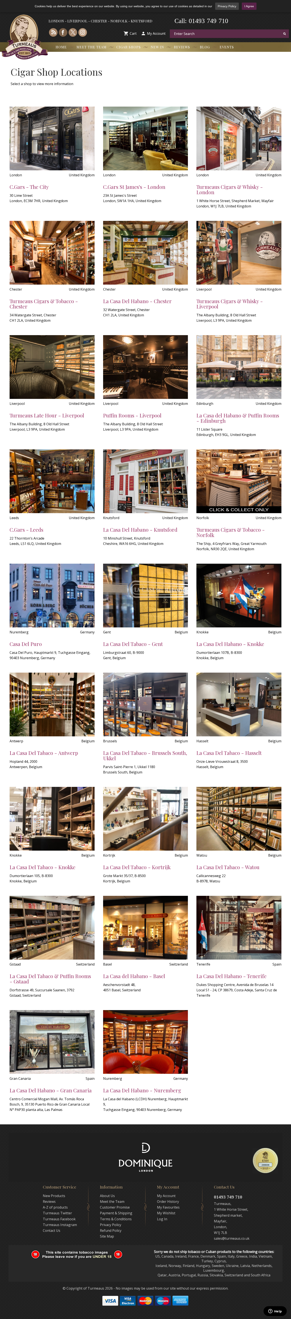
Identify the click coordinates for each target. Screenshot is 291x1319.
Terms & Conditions (116, 1219)
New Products (54, 1195)
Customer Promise (115, 1207)
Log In (162, 1219)
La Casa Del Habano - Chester (137, 301)
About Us (107, 1195)
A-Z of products (55, 1207)
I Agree (249, 6)
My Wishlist (166, 1213)
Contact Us (51, 1230)
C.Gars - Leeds (26, 529)
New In (157, 47)
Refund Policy (110, 1230)
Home (61, 47)
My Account (156, 33)
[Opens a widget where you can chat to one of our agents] (275, 1311)
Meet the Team (91, 47)
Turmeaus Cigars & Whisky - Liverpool (229, 304)
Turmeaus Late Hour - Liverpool (47, 415)
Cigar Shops (128, 47)
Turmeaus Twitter (57, 1213)
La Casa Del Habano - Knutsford (140, 529)
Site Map (107, 1236)
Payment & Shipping (116, 1213)
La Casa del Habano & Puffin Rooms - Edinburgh (237, 418)
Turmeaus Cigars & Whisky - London (229, 189)
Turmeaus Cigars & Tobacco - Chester (44, 304)
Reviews (182, 47)
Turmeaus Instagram (60, 1224)
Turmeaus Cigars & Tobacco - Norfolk (230, 532)
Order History (168, 1201)
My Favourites (168, 1207)
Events (227, 47)
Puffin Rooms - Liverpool (132, 415)
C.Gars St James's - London (134, 186)
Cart (133, 33)
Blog (205, 47)
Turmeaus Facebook (59, 1219)
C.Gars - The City (29, 186)
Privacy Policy (227, 6)
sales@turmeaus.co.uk (231, 1238)
